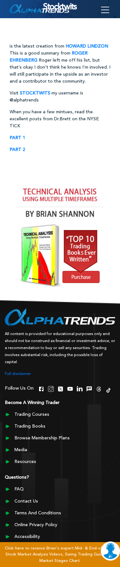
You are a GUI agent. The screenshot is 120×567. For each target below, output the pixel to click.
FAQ (19, 489)
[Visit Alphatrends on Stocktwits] (89, 388)
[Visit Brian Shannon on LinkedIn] (80, 388)
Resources (25, 461)
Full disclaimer (18, 374)
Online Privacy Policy (35, 525)
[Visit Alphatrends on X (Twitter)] (60, 388)
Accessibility (27, 536)
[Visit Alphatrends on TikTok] (108, 389)
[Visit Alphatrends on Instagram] (51, 388)
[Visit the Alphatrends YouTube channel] (70, 388)
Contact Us (26, 501)
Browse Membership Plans (42, 438)
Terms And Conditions (37, 513)
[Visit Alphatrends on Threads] (99, 388)
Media (20, 450)
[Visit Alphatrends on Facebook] (41, 388)
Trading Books (29, 426)
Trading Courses (31, 414)
